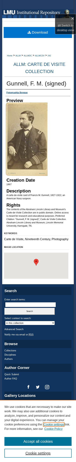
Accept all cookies (38, 441)
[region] (38, 431)
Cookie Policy (53, 428)
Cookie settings (54, 424)
